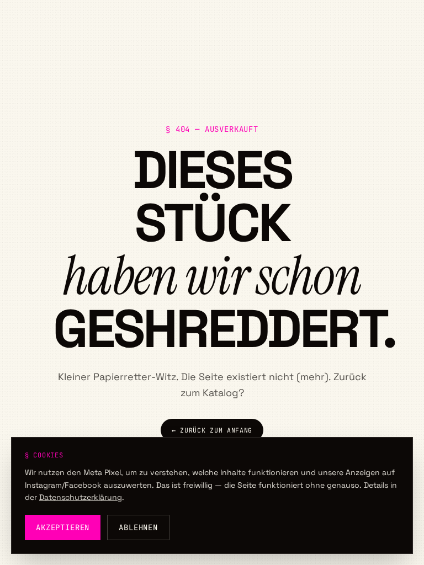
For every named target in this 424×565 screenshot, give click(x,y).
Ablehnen (138, 527)
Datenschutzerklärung (80, 497)
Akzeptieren (62, 527)
